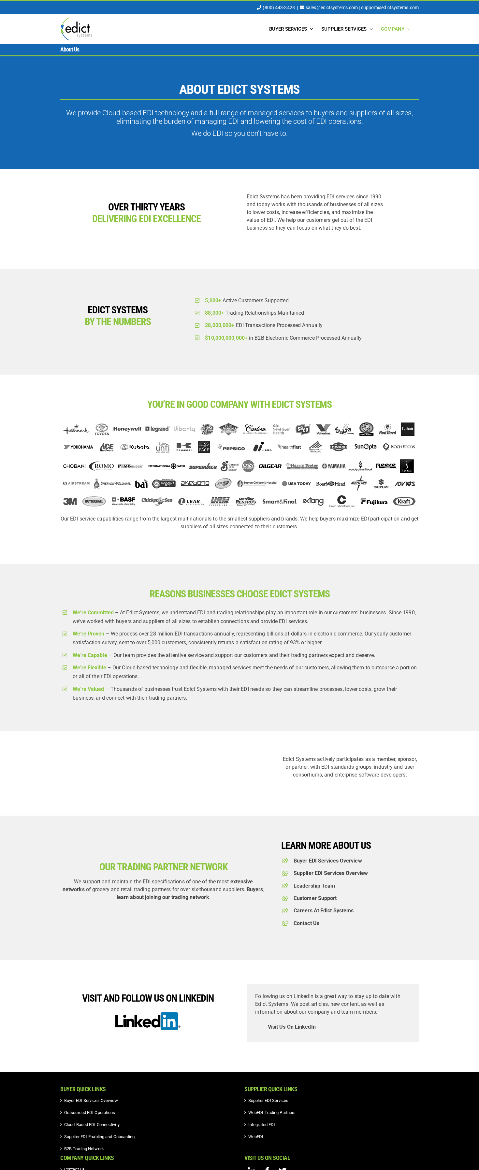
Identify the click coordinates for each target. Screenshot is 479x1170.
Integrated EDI (261, 1124)
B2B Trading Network (84, 1148)
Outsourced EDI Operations (89, 1112)
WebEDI (256, 1136)
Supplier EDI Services (268, 1100)
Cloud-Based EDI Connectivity (92, 1124)
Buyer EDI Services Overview (328, 861)
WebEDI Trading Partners (272, 1112)
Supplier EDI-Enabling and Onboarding (99, 1136)
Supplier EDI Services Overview (331, 873)
